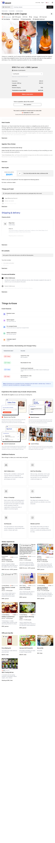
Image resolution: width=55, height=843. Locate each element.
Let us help (37, 2)
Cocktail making (19, 10)
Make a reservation (27, 94)
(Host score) (8, 16)
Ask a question (27, 104)
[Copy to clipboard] (51, 14)
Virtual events (4, 10)
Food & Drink (11, 10)
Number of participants (19, 70)
